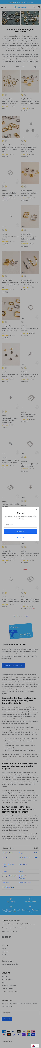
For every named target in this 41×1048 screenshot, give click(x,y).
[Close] (36, 509)
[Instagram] (20, 537)
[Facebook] (17, 537)
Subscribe (20, 531)
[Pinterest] (23, 537)
